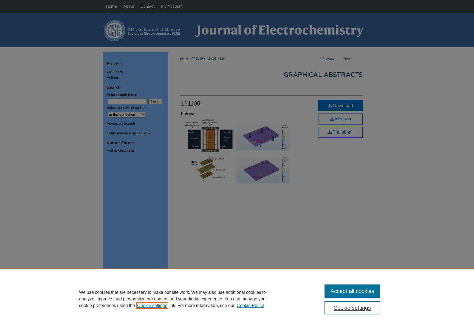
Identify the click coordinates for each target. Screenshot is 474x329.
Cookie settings (152, 305)
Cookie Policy (250, 305)
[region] (237, 299)
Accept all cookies (352, 291)
